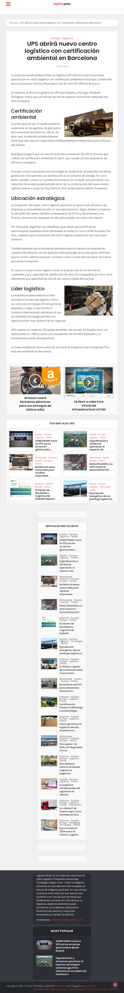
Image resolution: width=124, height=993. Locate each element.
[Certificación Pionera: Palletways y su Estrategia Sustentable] (50, 701)
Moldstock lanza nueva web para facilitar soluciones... (45, 471)
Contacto (113, 989)
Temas (49, 437)
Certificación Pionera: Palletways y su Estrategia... (71, 707)
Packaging (74, 822)
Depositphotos (89, 985)
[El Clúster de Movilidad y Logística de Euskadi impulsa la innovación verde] (50, 622)
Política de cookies (76, 989)
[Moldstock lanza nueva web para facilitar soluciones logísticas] (50, 581)
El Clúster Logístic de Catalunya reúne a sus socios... (71, 670)
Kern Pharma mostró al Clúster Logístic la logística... (69, 768)
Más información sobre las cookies (49, 989)
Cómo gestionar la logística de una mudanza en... (70, 727)
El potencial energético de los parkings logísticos (100, 496)
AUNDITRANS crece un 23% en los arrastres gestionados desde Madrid (68, 945)
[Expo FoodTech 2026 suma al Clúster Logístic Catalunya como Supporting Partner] (50, 825)
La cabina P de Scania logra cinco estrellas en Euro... (70, 811)
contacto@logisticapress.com (66, 919)
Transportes (75, 804)
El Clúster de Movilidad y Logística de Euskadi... (66, 628)
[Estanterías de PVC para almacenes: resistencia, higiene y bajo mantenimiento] (50, 683)
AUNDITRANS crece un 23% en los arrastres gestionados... (46, 445)
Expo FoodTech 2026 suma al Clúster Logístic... (69, 831)
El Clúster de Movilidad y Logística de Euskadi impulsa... (45, 494)
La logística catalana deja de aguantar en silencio (69, 789)
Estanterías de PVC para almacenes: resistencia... (70, 688)
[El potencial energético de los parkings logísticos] (50, 643)
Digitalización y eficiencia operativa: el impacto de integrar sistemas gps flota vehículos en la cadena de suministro (71, 966)
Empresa (52, 457)
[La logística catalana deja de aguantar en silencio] (50, 783)
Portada (13, 22)
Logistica (67, 38)
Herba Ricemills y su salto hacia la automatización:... (101, 466)
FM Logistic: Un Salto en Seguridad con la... (70, 747)
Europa (55, 38)
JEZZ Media (59, 985)
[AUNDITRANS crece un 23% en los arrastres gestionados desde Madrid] (50, 538)
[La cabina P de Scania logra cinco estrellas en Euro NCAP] (50, 805)
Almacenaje (40, 457)
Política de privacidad (97, 989)
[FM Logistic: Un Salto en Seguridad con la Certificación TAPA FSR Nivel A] (50, 740)
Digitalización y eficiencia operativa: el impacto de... (98, 445)
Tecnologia (105, 486)
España (38, 434)
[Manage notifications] (115, 984)
